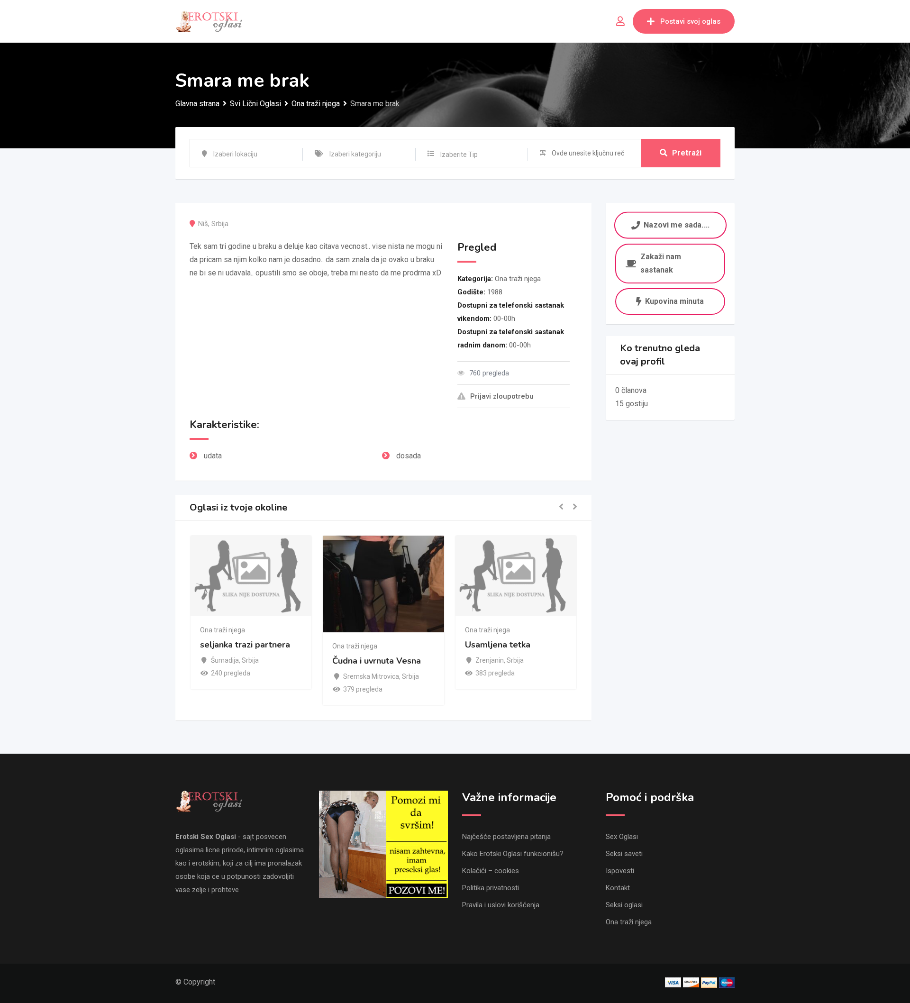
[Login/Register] (620, 21)
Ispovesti (620, 870)
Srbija (219, 223)
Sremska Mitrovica (275, 676)
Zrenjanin (393, 660)
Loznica (523, 676)
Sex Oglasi (622, 836)
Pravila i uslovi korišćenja (500, 905)
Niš (203, 223)
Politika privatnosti (490, 888)
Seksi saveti (624, 853)
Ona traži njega (518, 278)
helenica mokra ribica (543, 661)
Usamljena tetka (401, 644)
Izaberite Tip (459, 154)
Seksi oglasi (624, 905)
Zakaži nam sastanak (660, 263)
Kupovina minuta (674, 301)
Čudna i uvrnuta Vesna (280, 661)
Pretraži (686, 152)
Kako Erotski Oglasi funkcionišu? (513, 853)
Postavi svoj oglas (690, 21)
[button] (561, 507)
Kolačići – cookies (490, 870)
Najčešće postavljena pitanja (506, 836)
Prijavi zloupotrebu (502, 396)
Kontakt (618, 888)
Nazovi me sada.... (676, 225)
